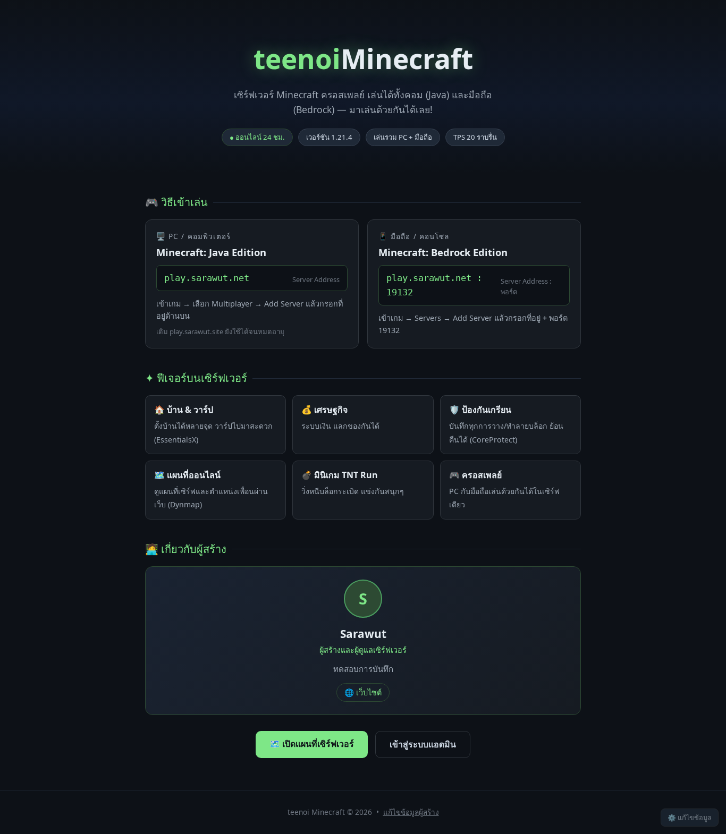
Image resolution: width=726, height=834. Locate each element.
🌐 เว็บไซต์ (363, 692)
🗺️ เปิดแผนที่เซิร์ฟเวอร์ (311, 744)
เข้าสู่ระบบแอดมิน (423, 744)
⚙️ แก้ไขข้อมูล (690, 817)
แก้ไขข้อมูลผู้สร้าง (411, 812)
